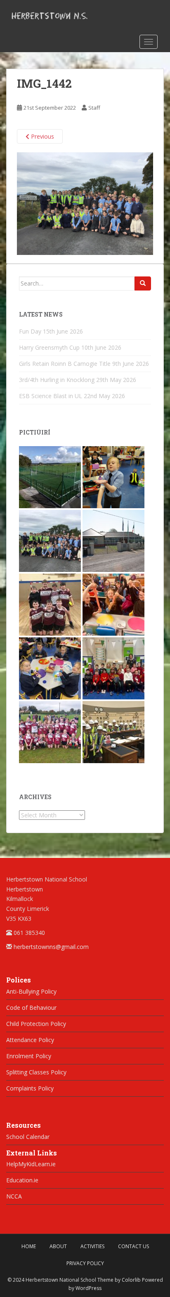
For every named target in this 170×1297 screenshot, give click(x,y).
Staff (94, 107)
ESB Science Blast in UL (50, 396)
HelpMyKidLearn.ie (31, 1164)
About (58, 1246)
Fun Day (30, 331)
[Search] (143, 283)
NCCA (14, 1196)
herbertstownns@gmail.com (51, 947)
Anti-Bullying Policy (31, 991)
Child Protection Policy (36, 1024)
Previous (41, 136)
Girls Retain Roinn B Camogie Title (65, 363)
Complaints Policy (30, 1088)
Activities (92, 1246)
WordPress (89, 1288)
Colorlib (131, 1279)
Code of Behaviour (31, 1007)
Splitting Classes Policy (36, 1072)
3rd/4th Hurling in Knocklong (56, 380)
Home (28, 1246)
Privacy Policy (85, 1263)
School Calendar (28, 1137)
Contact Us (133, 1246)
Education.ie (22, 1180)
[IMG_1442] (85, 203)
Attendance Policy (30, 1040)
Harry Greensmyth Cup (49, 347)
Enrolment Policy (28, 1056)
